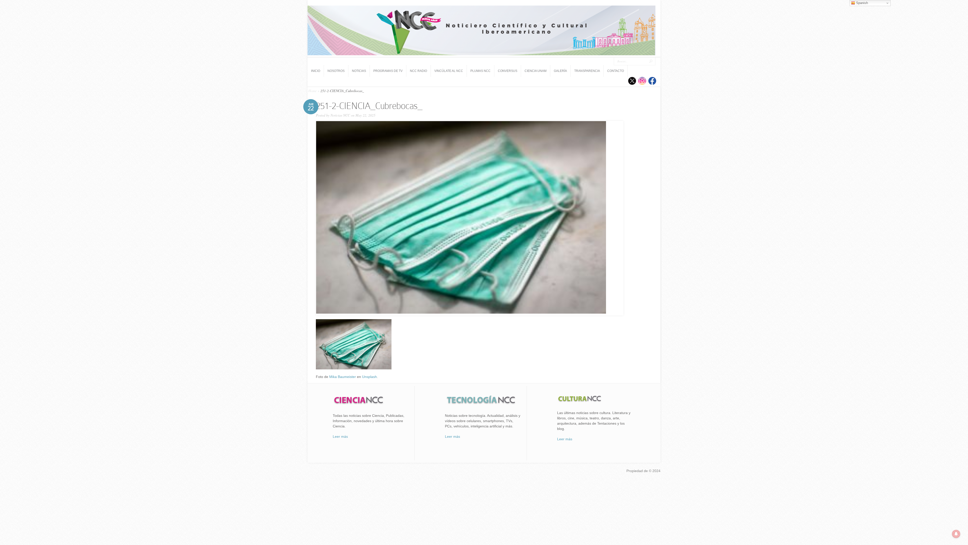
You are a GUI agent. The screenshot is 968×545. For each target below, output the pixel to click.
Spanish (861, 3)
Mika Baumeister (342, 377)
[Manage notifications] (956, 534)
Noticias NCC (340, 115)
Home (312, 90)
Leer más (340, 436)
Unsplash (369, 377)
